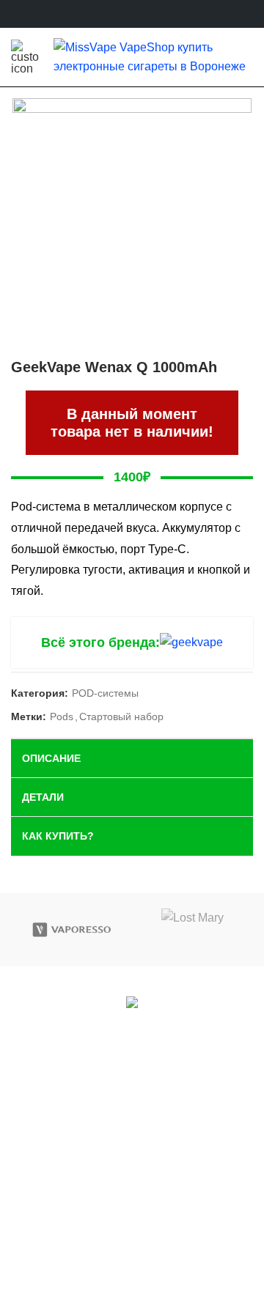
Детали (43, 797)
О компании (132, 1184)
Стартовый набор (121, 716)
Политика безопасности (132, 1207)
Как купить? (58, 836)
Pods (61, 716)
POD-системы (105, 693)
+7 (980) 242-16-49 (139, 1115)
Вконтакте (102, 1023)
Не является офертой (132, 1231)
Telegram (179, 1023)
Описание (51, 758)
